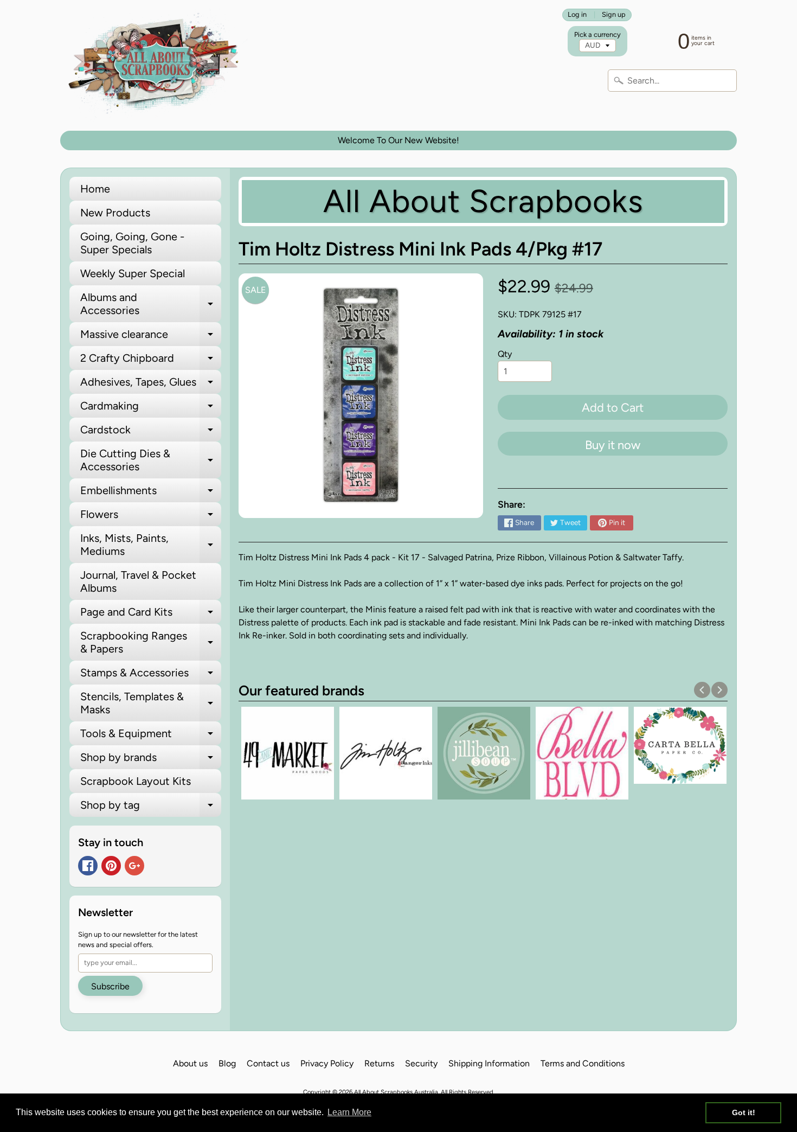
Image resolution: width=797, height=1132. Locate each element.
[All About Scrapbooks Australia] (156, 65)
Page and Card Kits (150, 614)
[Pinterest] (111, 865)
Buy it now (612, 445)
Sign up (614, 14)
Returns (379, 1063)
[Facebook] (88, 865)
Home (95, 188)
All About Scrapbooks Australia (396, 1092)
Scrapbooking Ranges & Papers (150, 642)
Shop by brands (150, 760)
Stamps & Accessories (150, 675)
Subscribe (110, 986)
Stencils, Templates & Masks (150, 703)
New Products (115, 212)
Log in (577, 14)
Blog (227, 1063)
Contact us (268, 1063)
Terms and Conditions (583, 1063)
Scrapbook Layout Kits (135, 781)
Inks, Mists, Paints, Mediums (150, 545)
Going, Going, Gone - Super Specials (132, 243)
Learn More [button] (349, 1112)
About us (190, 1063)
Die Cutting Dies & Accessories (150, 460)
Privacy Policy (326, 1063)
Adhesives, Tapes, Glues (150, 384)
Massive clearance (150, 337)
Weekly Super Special (132, 273)
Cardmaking (150, 408)
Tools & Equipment (150, 736)
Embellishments (150, 493)
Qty (505, 354)
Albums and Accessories (150, 304)
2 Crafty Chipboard (150, 360)
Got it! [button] (743, 1112)
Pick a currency (597, 34)
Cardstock (150, 432)
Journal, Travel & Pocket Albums (138, 581)
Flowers (150, 517)
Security (421, 1063)
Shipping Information (489, 1063)
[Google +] (134, 865)
